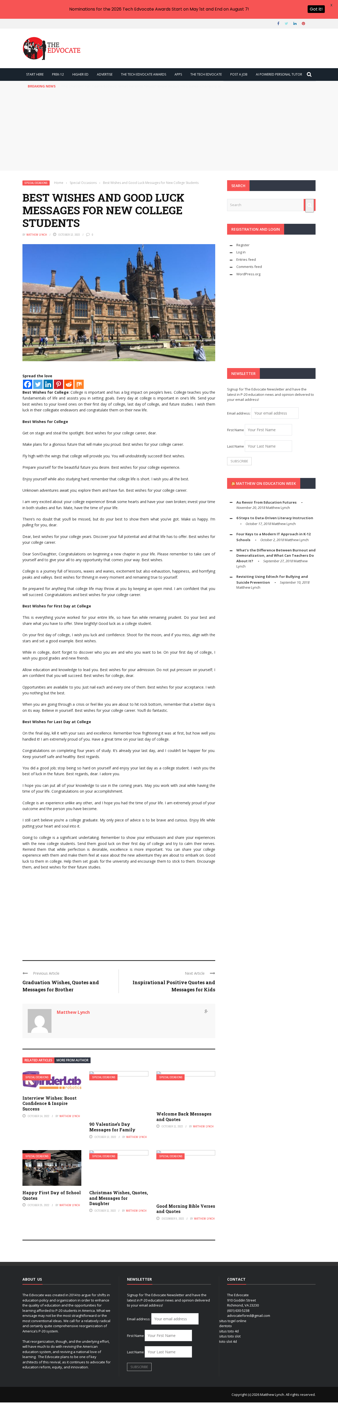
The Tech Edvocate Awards (143, 74)
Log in (241, 252)
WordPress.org (248, 274)
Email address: (239, 413)
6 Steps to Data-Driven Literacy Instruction (274, 517)
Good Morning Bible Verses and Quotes (185, 1208)
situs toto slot (230, 1336)
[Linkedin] (48, 384)
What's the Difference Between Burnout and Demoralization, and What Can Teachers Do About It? (276, 555)
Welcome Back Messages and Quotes (184, 1116)
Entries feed (246, 259)
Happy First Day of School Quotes (51, 1195)
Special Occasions (36, 183)
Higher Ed (80, 74)
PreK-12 (58, 74)
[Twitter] (38, 384)
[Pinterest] (58, 384)
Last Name (235, 446)
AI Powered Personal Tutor (279, 74)
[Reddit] (68, 384)
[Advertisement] (169, 131)
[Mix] (79, 384)
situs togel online (232, 1320)
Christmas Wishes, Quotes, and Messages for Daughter (118, 1198)
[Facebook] (27, 384)
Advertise (104, 74)
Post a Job (238, 74)
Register (243, 245)
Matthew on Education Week (266, 483)
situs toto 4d (229, 1331)
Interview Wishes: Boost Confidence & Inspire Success (49, 1103)
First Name (235, 429)
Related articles (38, 1060)
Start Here (35, 74)
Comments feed (249, 266)
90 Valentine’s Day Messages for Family (112, 1126)
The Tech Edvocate (206, 74)
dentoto (225, 1325)
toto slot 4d (228, 1341)
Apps (178, 74)
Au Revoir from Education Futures (266, 502)
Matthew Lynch (36, 234)
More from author (72, 1060)
